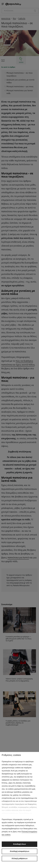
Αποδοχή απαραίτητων (19, 851)
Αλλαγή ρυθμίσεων (20, 858)
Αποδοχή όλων (19, 844)
